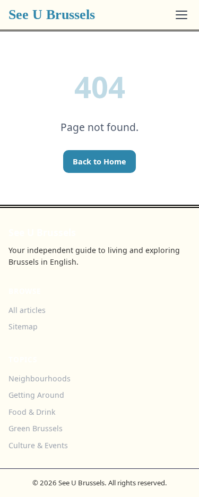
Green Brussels (35, 428)
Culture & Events (38, 445)
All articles (27, 310)
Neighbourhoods (39, 378)
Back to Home (99, 161)
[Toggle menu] (181, 14)
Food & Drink (32, 412)
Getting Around (36, 395)
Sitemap (23, 326)
